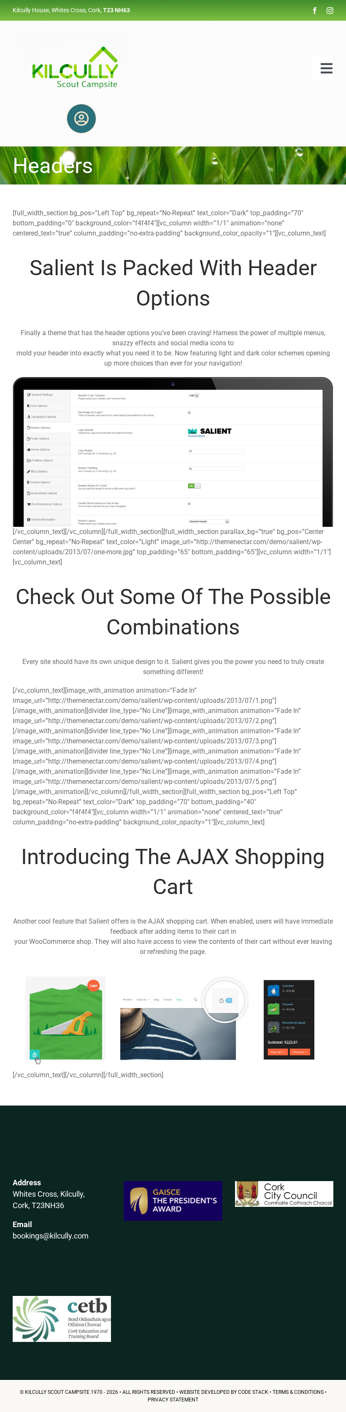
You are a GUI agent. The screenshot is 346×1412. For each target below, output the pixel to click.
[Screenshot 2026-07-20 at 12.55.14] (62, 1299)
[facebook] (314, 10)
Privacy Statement (173, 1400)
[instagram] (330, 10)
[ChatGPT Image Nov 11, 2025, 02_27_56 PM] (75, 37)
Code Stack (253, 1392)
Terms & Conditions (298, 1392)
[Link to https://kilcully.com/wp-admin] (81, 118)
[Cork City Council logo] (284, 1184)
